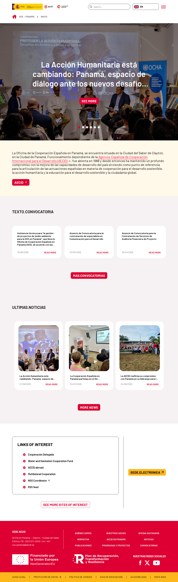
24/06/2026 (130, 384)
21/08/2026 (29, 384)
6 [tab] (98, 127)
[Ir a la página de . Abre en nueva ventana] (48, 7)
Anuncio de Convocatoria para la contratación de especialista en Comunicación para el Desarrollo (89, 236)
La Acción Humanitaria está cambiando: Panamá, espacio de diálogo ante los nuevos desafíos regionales (89, 74)
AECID (18, 182)
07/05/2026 (79, 252)
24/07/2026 (79, 384)
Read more (50, 252)
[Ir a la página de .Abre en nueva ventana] (27, 7)
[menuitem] (83, 533)
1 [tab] (79, 127)
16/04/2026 (131, 252)
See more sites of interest (65, 505)
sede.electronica (145, 472)
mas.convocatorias (89, 275)
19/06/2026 (26, 252)
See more (89, 101)
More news (89, 407)
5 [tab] (95, 127)
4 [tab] (91, 127)
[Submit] (91, 7)
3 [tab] (87, 127)
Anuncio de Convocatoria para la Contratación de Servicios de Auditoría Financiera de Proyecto (142, 236)
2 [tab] (83, 127)
